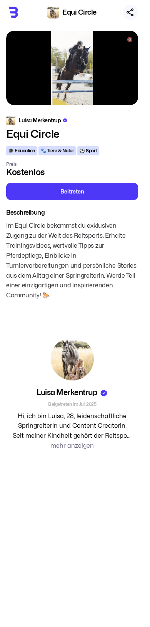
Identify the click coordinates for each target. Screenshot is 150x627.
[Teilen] (130, 12)
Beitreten (72, 191)
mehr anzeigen (72, 445)
